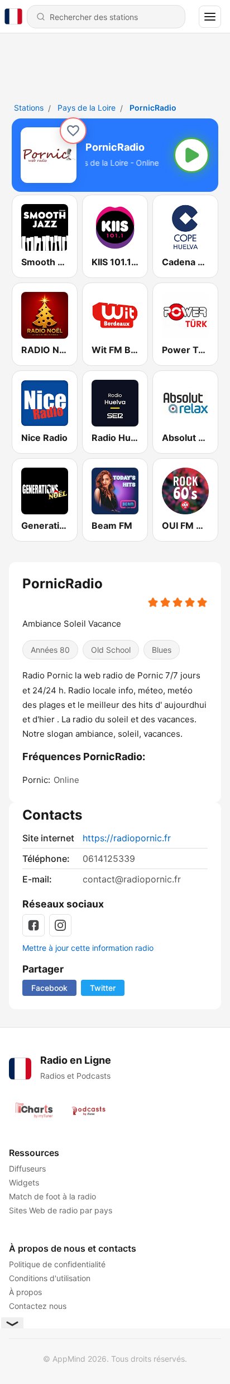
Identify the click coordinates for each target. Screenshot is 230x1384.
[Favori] (73, 130)
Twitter (103, 988)
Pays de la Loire (87, 107)
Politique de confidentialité (57, 1264)
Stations (29, 107)
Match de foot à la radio (52, 1196)
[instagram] (60, 925)
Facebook (49, 988)
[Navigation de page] (210, 17)
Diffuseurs (27, 1168)
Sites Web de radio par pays (60, 1210)
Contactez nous (37, 1306)
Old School (111, 649)
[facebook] (33, 925)
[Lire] (191, 155)
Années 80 (50, 649)
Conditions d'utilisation (49, 1278)
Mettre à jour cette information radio (88, 948)
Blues (161, 649)
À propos (25, 1292)
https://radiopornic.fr (127, 838)
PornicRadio (153, 107)
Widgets (24, 1182)
